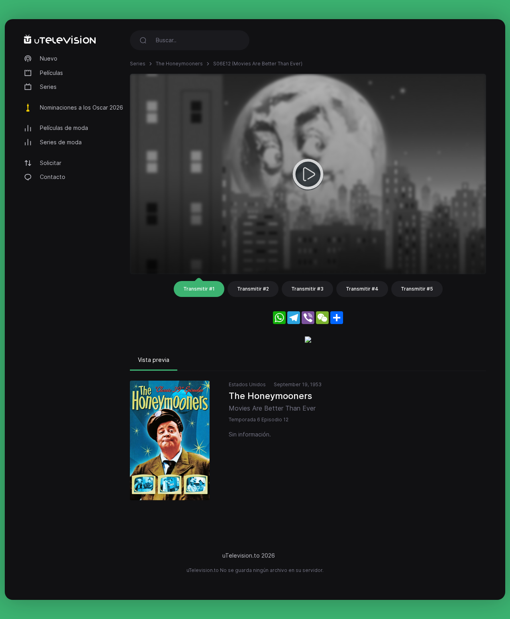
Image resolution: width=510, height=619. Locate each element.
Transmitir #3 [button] (307, 289)
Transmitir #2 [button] (253, 289)
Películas (51, 72)
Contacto (52, 176)
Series (48, 86)
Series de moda (61, 142)
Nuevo (48, 58)
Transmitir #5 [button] (417, 289)
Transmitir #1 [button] (199, 289)
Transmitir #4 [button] (362, 289)
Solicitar (50, 162)
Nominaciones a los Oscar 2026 (81, 107)
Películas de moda (64, 127)
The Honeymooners (179, 64)
